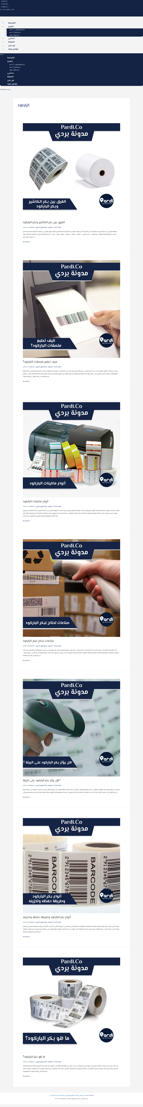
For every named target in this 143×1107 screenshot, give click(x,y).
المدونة (11, 42)
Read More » (27, 242)
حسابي (11, 38)
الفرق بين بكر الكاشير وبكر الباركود (44, 222)
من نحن (11, 45)
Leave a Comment (28, 227)
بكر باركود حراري (14, 35)
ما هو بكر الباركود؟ (34, 1057)
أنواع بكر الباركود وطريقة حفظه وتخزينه (47, 917)
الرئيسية (12, 23)
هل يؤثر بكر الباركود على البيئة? (42, 780)
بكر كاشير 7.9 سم (15, 32)
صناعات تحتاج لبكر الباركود (38, 641)
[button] (71, 54)
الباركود (50, 227)
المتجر (11, 26)
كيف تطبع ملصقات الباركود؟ (40, 362)
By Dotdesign (90, 1095)
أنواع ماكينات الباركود (35, 501)
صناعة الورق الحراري (41, 227)
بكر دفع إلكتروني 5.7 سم (17, 30)
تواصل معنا (13, 49)
